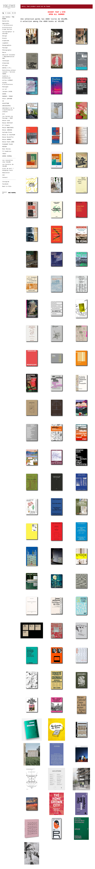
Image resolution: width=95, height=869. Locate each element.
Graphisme (5, 40)
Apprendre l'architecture (7, 24)
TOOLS (4, 153)
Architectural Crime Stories (7, 28)
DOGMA (4, 94)
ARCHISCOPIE (6, 105)
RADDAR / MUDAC (7, 96)
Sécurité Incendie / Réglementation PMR (8, 56)
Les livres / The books (8, 17)
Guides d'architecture (7, 83)
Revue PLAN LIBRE (8, 142)
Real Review (6, 149)
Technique (5, 60)
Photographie (6, 50)
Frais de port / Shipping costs (8, 169)
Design (4, 36)
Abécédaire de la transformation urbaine (8, 110)
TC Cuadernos (6, 151)
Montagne (5, 87)
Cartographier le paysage (8, 32)
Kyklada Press (7, 132)
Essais (4, 38)
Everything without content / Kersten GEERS (9, 72)
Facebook (5, 184)
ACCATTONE (5, 103)
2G (3, 101)
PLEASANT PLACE (7, 144)
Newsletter (6, 172)
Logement (5, 43)
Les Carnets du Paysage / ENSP (7, 117)
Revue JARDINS (7, 130)
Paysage (5, 47)
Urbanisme (5, 63)
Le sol (4, 89)
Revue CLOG (6, 120)
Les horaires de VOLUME (8, 165)
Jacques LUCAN (7, 91)
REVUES (4, 146)
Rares (4, 52)
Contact (5, 177)
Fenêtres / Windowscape (6, 77)
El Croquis (6, 125)
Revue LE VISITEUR (8, 134)
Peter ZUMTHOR (7, 98)
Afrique (5, 65)
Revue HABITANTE (8, 127)
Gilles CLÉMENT (7, 80)
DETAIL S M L (6, 68)
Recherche (5, 21)
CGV (3, 175)
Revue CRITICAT (7, 123)
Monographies (6, 45)
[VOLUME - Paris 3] (9, 6)
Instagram (5, 181)
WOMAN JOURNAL (7, 156)
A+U (3, 114)
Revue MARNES (6, 139)
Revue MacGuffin (8, 137)
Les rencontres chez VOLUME (7, 161)
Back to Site (6, 186)
